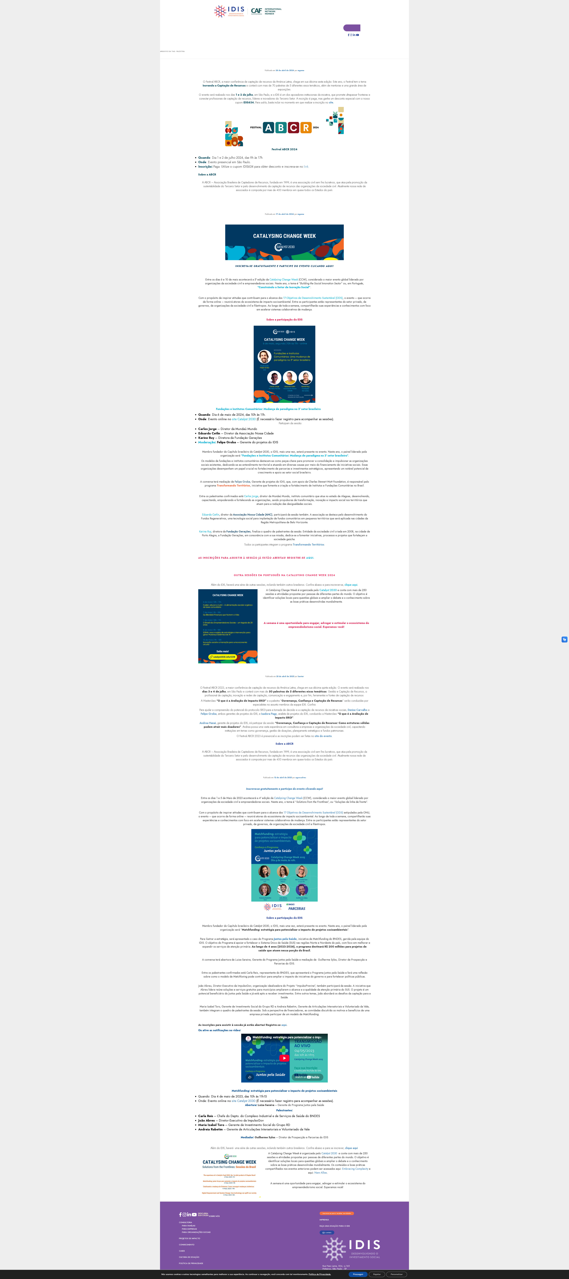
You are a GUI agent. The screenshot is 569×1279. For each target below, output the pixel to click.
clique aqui (351, 1148)
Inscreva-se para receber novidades (337, 1213)
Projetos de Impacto (189, 1238)
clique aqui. (351, 585)
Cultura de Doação (189, 1257)
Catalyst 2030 (328, 590)
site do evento (323, 736)
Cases (182, 1251)
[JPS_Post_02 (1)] (284, 870)
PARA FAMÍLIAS (188, 1225)
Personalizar (397, 1274)
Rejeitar (377, 1274)
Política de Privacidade (191, 1263)
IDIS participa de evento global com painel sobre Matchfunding (284, 772)
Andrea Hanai (208, 723)
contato (328, 1232)
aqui (309, 558)
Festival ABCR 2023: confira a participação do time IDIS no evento (284, 671)
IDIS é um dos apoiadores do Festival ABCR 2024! (285, 65)
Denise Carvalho (357, 710)
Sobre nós (214, 1216)
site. (331, 103)
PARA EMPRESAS (189, 1229)
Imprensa (324, 1219)
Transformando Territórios (308, 545)
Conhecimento (186, 1244)
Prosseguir (358, 1274)
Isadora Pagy (269, 714)
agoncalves (300, 777)
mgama (301, 70)
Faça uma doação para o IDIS (335, 1226)
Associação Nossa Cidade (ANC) (252, 515)
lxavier (301, 676)
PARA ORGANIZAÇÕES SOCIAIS (196, 1232)
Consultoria (185, 1222)
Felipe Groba (208, 714)
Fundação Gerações (238, 532)
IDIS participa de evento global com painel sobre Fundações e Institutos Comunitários (284, 205)
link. (306, 166)
